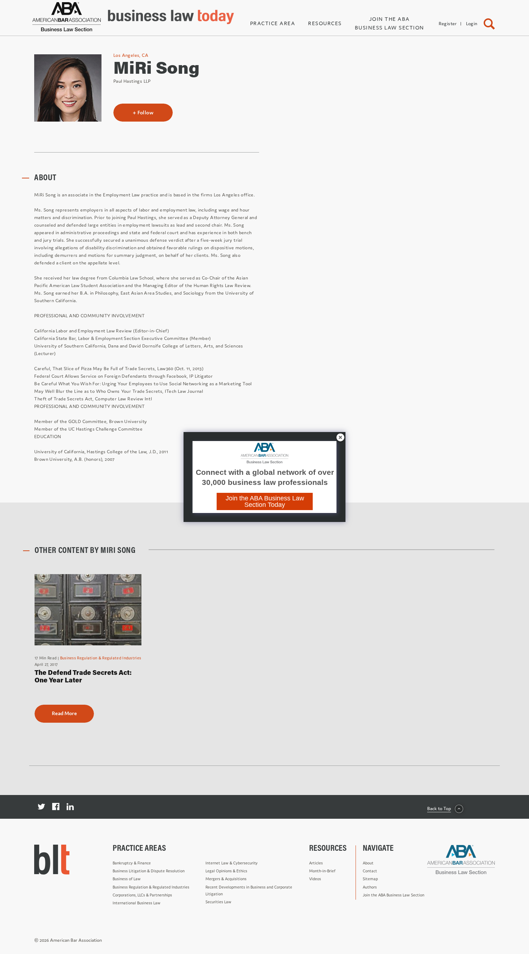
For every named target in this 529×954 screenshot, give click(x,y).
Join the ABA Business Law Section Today (265, 501)
